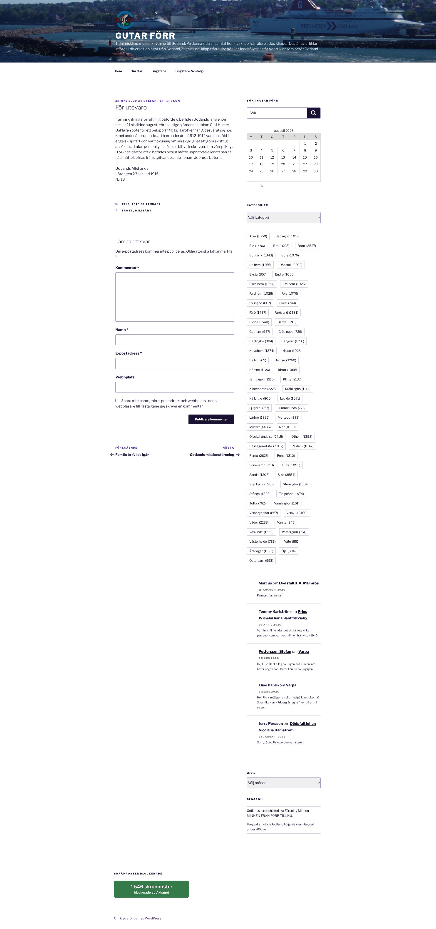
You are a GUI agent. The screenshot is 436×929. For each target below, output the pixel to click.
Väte (292, 541)
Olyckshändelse (266, 436)
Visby (296, 513)
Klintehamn (263, 389)
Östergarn (261, 560)
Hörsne (259, 370)
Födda (259, 322)
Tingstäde (158, 71)
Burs (290, 255)
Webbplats (125, 377)
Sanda (259, 475)
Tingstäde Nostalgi (189, 71)
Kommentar (127, 268)
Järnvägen (262, 379)
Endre (285, 274)
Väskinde (261, 532)
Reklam (302, 446)
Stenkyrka (296, 484)
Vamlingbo (286, 503)
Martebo (288, 417)
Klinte (292, 379)
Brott (127, 210)
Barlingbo (287, 236)
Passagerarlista (266, 446)
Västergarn (294, 532)
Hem (118, 71)
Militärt (143, 210)
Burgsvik (261, 255)
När (287, 427)
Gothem (259, 331)
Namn (121, 330)
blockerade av (156, 891)
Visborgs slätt (263, 513)
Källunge (260, 398)
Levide (290, 398)
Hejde (292, 351)
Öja (289, 551)
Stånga (259, 494)
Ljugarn (259, 408)
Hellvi (257, 360)
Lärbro (259, 417)
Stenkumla (262, 484)
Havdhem (261, 351)
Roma (259, 455)
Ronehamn (261, 465)
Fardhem (261, 293)
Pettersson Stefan (275, 651)
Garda (286, 322)
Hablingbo (261, 341)
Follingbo (260, 303)
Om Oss (136, 71)
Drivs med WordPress (145, 918)
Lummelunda (291, 408)
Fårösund (286, 312)
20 (283, 164)
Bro (281, 246)
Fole (289, 293)
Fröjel (287, 303)
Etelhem (294, 284)
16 (316, 157)
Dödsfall (291, 265)
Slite (286, 475)
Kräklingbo (297, 389)
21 (294, 164)
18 (261, 164)
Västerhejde (262, 541)
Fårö (257, 312)
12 (272, 157)
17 (251, 164)
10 (251, 157)
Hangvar (292, 341)
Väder (259, 522)
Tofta (257, 503)
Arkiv (251, 773)
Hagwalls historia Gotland (265, 824)
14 (294, 157)
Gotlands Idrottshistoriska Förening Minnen (278, 810)
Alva (258, 236)
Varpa (303, 651)
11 (261, 157)
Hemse (285, 360)
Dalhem (260, 265)
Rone (286, 455)
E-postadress (128, 353)
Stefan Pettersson (162, 100)
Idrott (287, 370)
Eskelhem (261, 284)
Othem (301, 436)
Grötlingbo (290, 331)
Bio (257, 246)
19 (272, 164)
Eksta (258, 274)
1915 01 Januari (146, 204)
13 (283, 157)
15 (305, 157)
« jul (261, 185)
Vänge (286, 522)
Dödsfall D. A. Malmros (299, 583)
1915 (126, 204)
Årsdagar (261, 551)
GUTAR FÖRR (145, 36)
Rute (291, 465)
